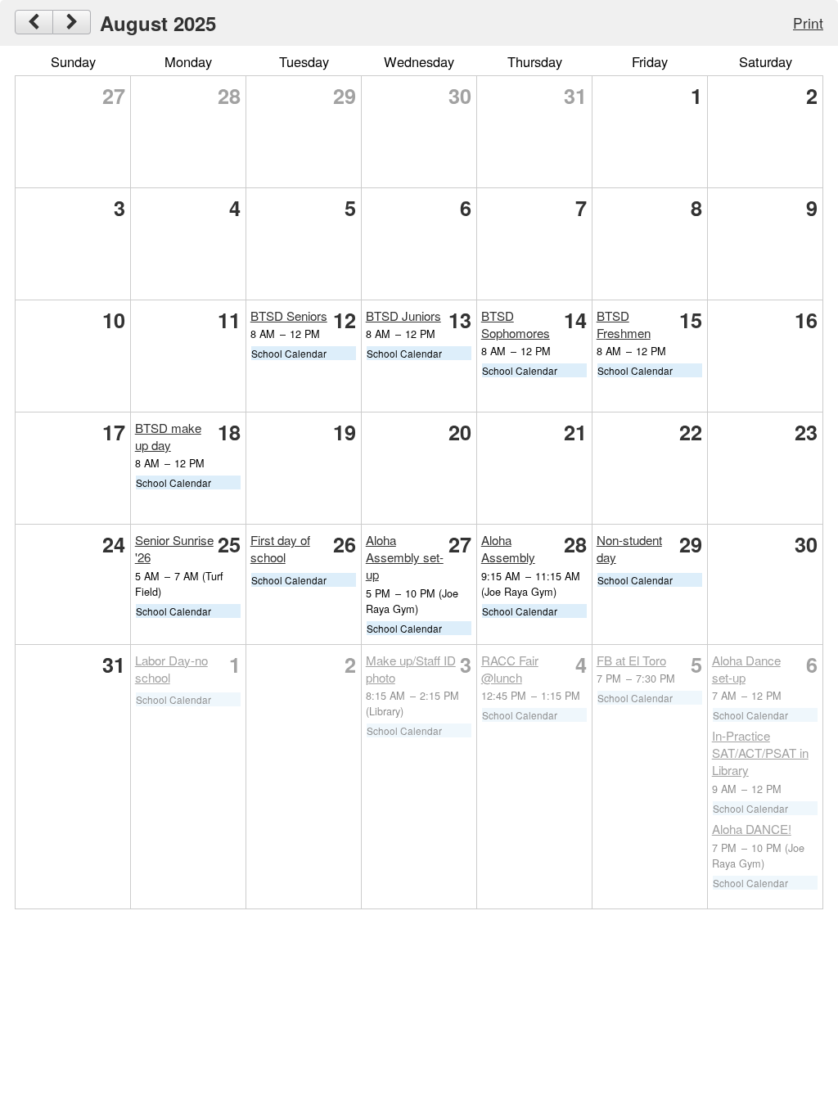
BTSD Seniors (288, 315)
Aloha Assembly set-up (405, 557)
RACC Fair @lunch (509, 668)
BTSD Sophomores (515, 324)
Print (808, 22)
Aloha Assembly (508, 548)
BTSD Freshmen (624, 324)
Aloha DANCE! (751, 828)
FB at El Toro (631, 660)
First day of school (280, 548)
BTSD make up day (168, 436)
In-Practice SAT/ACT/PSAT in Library (760, 752)
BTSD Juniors (403, 315)
